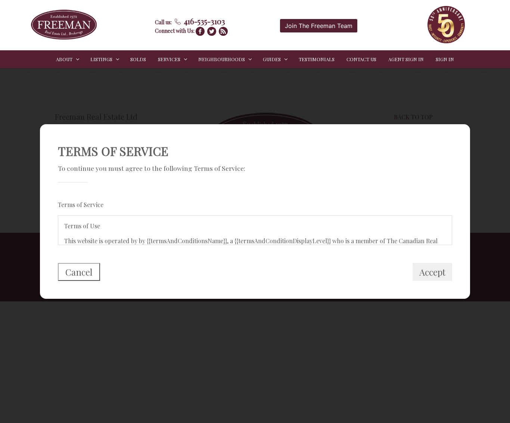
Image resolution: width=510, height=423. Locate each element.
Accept (432, 272)
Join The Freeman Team (318, 25)
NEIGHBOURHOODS (221, 59)
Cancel (79, 272)
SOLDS (138, 59)
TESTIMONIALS (317, 59)
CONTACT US (361, 59)
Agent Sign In (406, 59)
